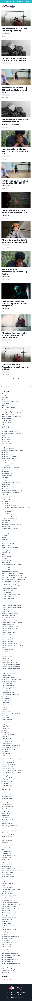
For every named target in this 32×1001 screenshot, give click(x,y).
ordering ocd (5, 776)
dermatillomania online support (10, 483)
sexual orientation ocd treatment (11, 870)
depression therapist (7, 479)
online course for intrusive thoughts (12, 759)
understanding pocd (7, 961)
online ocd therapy (7, 766)
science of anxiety (6, 851)
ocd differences (6, 700)
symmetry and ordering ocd (10, 908)
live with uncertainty (7, 617)
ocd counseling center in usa (10, 694)
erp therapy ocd (6, 511)
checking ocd (5, 445)
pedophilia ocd (5, 791)
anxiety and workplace (8, 415)
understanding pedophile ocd (10, 959)
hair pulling (4, 539)
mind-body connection (8, 649)
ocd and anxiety (6, 676)
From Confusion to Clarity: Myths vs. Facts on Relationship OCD (15, 151)
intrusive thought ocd (7, 598)
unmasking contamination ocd (10, 963)
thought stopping (6, 920)
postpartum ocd (6, 804)
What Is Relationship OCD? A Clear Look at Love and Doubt (14, 241)
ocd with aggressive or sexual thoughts (13, 740)
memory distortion (6, 640)
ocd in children (5, 711)
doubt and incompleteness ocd (10, 492)
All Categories (5, 394)
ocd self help (5, 732)
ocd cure (4, 696)
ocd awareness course (8, 693)
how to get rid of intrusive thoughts (12, 575)
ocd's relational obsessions (9, 747)
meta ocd (4, 647)
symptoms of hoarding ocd (9, 914)
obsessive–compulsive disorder (10, 668)
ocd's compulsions (7, 744)
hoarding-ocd (5, 553)
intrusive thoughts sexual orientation (12, 607)
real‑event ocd (5, 814)
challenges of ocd (7, 443)
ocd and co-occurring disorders (11, 679)
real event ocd (5, 812)
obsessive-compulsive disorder (10, 666)
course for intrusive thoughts (10, 468)
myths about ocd (6, 660)
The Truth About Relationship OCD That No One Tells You (14, 59)
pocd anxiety (5, 802)
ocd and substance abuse (9, 687)
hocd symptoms (6, 560)
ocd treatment (6, 738)
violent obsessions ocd (8, 971)
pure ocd (4, 808)
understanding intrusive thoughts (11, 955)
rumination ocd (6, 844)
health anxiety (5, 545)
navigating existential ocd (9, 662)
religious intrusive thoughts (9, 831)
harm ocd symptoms (7, 543)
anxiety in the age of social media (11, 416)
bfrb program (5, 426)
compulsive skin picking (8, 449)
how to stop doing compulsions (10, 581)
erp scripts (4, 502)
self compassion (6, 859)
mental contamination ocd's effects (12, 645)
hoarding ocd (5, 551)
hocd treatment (6, 562)
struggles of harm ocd (8, 901)
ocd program (5, 723)
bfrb (2, 424)
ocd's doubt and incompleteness (11, 746)
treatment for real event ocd (10, 937)
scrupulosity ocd (6, 857)
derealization (5, 481)
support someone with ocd (9, 902)
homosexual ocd (6, 566)
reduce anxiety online (8, 823)
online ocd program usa (8, 764)
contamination (5, 452)
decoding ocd (5, 471)
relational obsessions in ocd (9, 825)
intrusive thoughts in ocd (8, 602)
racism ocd (4, 810)
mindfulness (4, 651)
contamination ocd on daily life (10, 456)
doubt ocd (4, 494)
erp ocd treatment (6, 124)
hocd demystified (6, 556)
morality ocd (5, 659)
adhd (3, 399)
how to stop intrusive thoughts (10, 583)
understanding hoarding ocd (9, 954)
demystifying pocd (6, 473)
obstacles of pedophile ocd (9, 670)
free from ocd (5, 534)
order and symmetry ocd (9, 774)
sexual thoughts (6, 874)
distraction (4, 488)
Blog (19, 994)
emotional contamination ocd (10, 496)
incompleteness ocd (7, 587)
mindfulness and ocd (7, 653)
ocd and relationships (8, 685)
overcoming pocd (6, 785)
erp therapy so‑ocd (7, 513)
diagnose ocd (5, 485)
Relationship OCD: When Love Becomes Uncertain (14, 121)
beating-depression (7, 422)
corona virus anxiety (7, 464)
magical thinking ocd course (9, 626)
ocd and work (5, 689)
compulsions (5, 447)
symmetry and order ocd (9, 906)
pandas (3, 787)
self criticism (5, 861)
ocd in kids (4, 715)
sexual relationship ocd (8, 872)
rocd (2, 838)
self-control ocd (6, 863)
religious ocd (5, 832)
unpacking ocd (5, 965)
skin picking (4, 882)
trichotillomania (6, 940)
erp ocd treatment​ (7, 500)
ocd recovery (5, 729)
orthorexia (4, 780)
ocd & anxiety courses (8, 674)
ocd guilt (4, 708)
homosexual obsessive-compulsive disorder (14, 564)
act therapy (5, 398)
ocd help (4, 710)
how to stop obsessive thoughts (11, 585)
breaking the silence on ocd (9, 432)
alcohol (3, 405)
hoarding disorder (6, 549)
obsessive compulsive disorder (10, 664)
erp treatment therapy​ (8, 517)
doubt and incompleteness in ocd (11, 490)
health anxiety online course (9, 547)
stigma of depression (7, 891)
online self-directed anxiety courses (12, 770)
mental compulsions (7, 641)
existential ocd (5, 520)
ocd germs (4, 706)
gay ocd (4, 536)
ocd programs (5, 725)
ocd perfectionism (6, 721)
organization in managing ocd (10, 778)
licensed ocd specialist (8, 615)
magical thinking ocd (7, 624)
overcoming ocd (6, 783)
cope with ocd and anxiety (9, 458)
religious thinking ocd (7, 834)
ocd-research (5, 751)
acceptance (5, 396)
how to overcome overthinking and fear (13, 577)
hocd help (4, 558)
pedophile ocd (5, 789)
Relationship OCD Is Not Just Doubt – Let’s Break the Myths (14, 211)
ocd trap (4, 736)
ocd (2, 672)
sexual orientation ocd (8, 868)
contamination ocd (7, 454)
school (3, 850)
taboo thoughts (6, 916)
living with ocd (5, 619)
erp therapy (5, 503)
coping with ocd (6, 462)
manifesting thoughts (7, 634)
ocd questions (5, 727)
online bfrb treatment (8, 757)
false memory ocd (7, 532)
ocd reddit (4, 730)
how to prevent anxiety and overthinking (13, 579)
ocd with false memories (8, 742)
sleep (3, 885)
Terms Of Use (9, 992)
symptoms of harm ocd (8, 912)
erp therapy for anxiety (8, 505)
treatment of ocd (6, 938)
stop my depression (7, 893)
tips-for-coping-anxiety (8, 929)
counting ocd (5, 466)
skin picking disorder (7, 884)
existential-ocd (5, 522)
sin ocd (3, 880)
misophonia (4, 655)
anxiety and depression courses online (12, 411)
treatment (4, 935)
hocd (3, 555)
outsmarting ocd (6, 781)
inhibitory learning (6, 592)
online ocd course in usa (8, 763)
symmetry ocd (5, 910)
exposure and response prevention (11, 524)
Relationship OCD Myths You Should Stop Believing (14, 30)
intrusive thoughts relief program (11, 606)
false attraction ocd (7, 530)
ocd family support (7, 704)
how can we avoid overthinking (10, 572)
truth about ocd (6, 948)
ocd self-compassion (7, 734)
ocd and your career (7, 691)
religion (3, 829)
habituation (4, 538)
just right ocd (5, 609)
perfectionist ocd (6, 798)
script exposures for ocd (8, 855)
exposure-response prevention (10, 528)
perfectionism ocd (6, 797)
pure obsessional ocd (7, 806)
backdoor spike (6, 420)
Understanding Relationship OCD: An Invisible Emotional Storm (14, 90)
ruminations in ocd (7, 846)
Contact (13, 994)
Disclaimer (24, 992)
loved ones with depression (9, 621)
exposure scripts (6, 526)
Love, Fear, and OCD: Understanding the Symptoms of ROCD (15, 367)
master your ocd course (8, 636)
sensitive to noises (6, 865)
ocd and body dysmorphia (9, 677)
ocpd (3, 755)
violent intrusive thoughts (9, 969)
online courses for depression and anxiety (14, 761)
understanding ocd (7, 957)
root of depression (7, 840)
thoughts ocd (5, 921)
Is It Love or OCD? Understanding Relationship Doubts (14, 272)
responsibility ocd (6, 836)
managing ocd (5, 630)
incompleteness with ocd (9, 589)
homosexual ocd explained (9, 568)
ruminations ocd (6, 848)
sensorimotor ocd (6, 867)
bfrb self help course (7, 428)
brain (2, 430)
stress (3, 899)
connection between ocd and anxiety (12, 450)
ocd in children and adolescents (11, 713)
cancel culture (5, 437)
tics (2, 927)
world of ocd (5, 972)
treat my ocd (5, 933)
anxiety (3, 409)
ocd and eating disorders (8, 681)
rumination (4, 842)
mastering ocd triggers (8, 638)
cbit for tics (5, 441)
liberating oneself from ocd (9, 613)
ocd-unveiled (5, 753)
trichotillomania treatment (9, 942)
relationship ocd (5, 33)
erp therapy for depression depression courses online (15, 508)
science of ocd (6, 853)
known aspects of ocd (8, 611)
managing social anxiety (8, 632)
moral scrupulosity (6, 657)
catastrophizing (6, 439)
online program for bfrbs (8, 768)
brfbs (3, 435)
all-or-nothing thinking (8, 407)
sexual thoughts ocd (7, 876)
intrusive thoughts (6, 600)
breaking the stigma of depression (11, 433)
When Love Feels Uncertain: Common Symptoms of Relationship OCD (14, 335)
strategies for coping (7, 897)
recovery (4, 821)
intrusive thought (6, 596)
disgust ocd (4, 486)
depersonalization (6, 475)
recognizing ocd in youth (8, 819)
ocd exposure (5, 702)
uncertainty (4, 950)
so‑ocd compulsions (7, 887)
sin (2, 878)
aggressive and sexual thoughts (10, 401)
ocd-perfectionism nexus (9, 749)
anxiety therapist (6, 418)
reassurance (5, 815)
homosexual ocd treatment (9, 570)
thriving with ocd (6, 923)
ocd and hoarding (6, 683)
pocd (2, 800)
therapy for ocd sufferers (9, 918)
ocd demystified (6, 698)
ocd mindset (5, 717)
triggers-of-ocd (6, 944)
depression (4, 477)
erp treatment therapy (8, 515)
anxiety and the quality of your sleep (12, 413)
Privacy (17, 992)
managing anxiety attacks (9, 628)
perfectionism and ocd (8, 795)
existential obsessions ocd (9, 519)
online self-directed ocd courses (11, 772)
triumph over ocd (6, 946)
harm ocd (4, 541)
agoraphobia (5, 403)
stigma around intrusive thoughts (11, 889)
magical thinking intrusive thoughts (11, 623)
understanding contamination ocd (11, 952)
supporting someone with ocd (10, 904)
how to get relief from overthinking (12, 573)
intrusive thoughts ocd (8, 604)
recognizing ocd (6, 817)
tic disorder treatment (8, 925)
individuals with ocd (7, 590)
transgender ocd (6, 931)
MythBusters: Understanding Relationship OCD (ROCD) (14, 182)
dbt (2, 469)
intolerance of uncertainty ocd (10, 594)
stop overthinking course (9, 895)
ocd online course (6, 719)
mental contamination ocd (9, 643)
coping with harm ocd (8, 460)
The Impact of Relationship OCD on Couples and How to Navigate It (14, 303)
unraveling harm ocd (7, 967)
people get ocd (6, 793)
